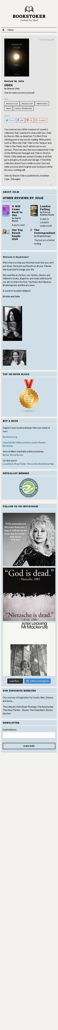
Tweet (11, 120)
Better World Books (13, 455)
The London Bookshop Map (40, 463)
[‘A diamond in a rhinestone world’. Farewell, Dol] (29, 539)
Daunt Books (9, 442)
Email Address (10, 729)
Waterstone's (23, 442)
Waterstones (42, 103)
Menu (10, 29)
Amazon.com (27, 103)
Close (51, 185)
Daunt (8, 108)
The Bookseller (45, 706)
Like (21, 120)
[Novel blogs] (29, 396)
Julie (21, 81)
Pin (31, 120)
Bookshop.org (10, 437)
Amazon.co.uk (12, 103)
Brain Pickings (29, 706)
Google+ (42, 120)
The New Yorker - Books (16, 709)
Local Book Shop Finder (14, 463)
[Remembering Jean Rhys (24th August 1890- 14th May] (29, 649)
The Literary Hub (12, 706)
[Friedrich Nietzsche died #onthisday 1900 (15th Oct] (29, 594)
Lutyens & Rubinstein (23, 108)
